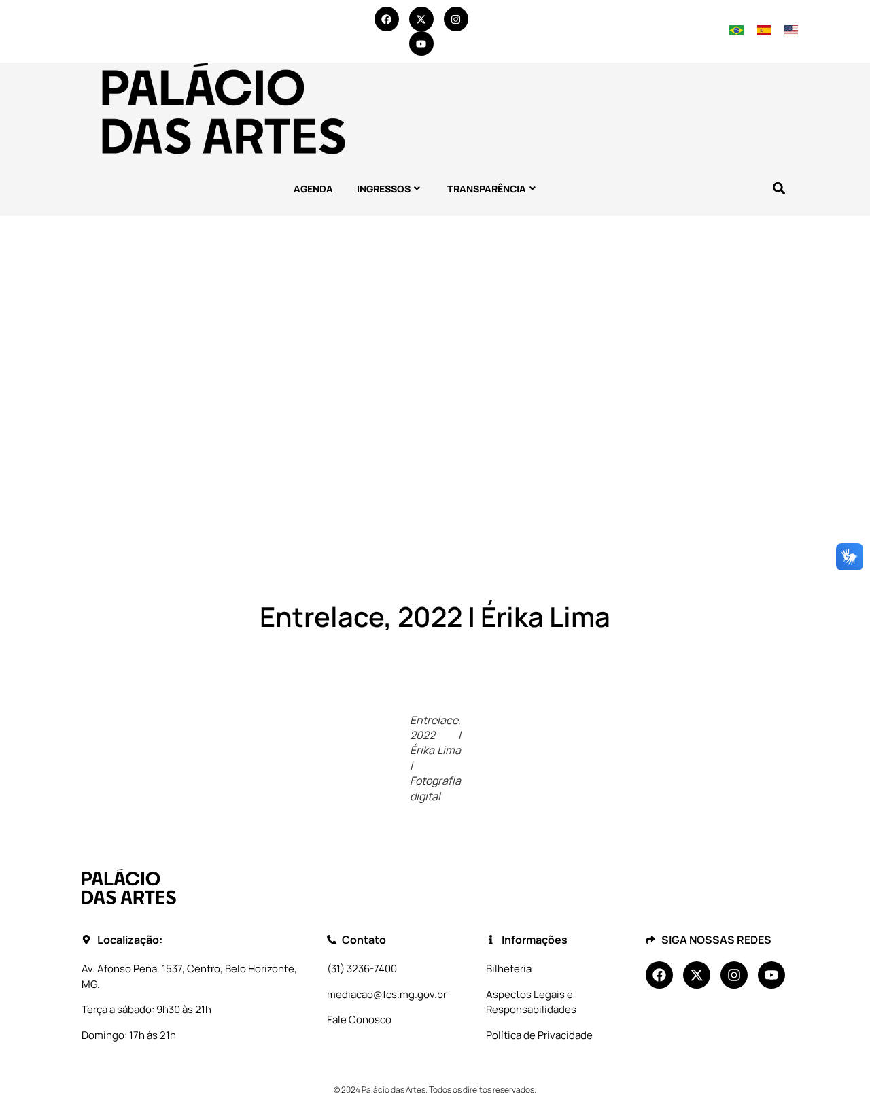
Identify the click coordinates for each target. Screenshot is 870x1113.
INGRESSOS (384, 188)
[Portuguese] (736, 31)
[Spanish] (764, 31)
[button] (778, 188)
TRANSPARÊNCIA (486, 188)
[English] (791, 31)
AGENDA (313, 188)
